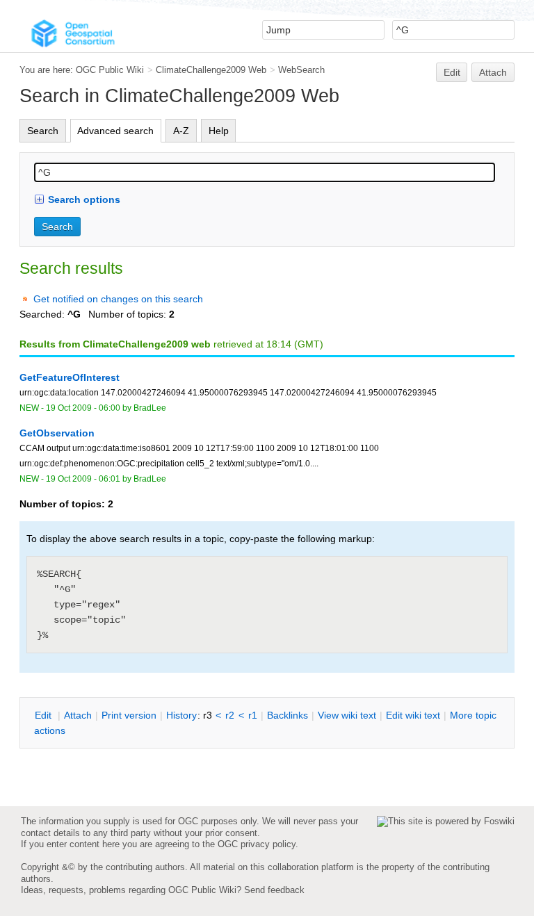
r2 (229, 715)
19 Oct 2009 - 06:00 (83, 408)
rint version (129, 715)
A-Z (181, 130)
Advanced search (115, 130)
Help (219, 130)
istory (181, 715)
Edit (452, 72)
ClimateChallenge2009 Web (211, 70)
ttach (78, 715)
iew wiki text (347, 715)
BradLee (150, 408)
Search (42, 130)
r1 (252, 715)
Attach (493, 72)
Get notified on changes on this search (118, 298)
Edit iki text (413, 715)
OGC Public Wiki (110, 70)
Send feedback (274, 890)
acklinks (287, 715)
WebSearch (301, 70)
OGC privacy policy (257, 844)
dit (44, 715)
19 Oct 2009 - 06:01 (83, 479)
